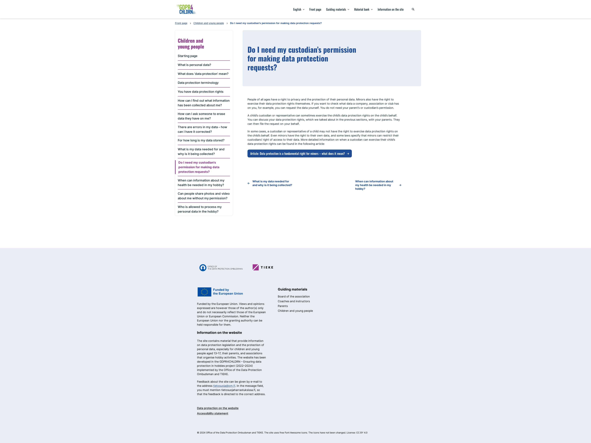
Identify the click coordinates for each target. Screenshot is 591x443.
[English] (304, 9)
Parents (283, 306)
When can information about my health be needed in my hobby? (201, 183)
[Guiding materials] (348, 9)
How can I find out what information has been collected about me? (204, 103)
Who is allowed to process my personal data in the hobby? (200, 209)
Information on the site (391, 9)
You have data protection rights (200, 91)
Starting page (187, 56)
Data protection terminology (198, 83)
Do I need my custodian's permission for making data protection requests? (198, 167)
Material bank (361, 9)
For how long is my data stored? (201, 140)
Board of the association (294, 296)
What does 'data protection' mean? (203, 74)
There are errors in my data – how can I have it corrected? (202, 129)
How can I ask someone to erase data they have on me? (201, 116)
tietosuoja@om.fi (224, 385)
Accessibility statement (212, 413)
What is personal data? (194, 65)
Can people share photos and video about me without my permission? (204, 196)
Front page (315, 9)
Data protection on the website (218, 408)
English (297, 9)
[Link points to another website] (220, 267)
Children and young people (208, 23)
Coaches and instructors (294, 301)
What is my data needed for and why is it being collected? (201, 151)
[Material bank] (372, 9)
